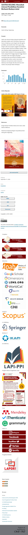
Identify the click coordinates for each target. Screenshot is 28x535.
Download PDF (14, 172)
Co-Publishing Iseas (6, 515)
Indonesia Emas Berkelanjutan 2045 (10, 497)
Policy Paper (5, 512)
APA (8, 202)
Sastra (2, 192)
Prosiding (4, 508)
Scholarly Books (5, 504)
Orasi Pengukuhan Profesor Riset (9, 500)
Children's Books (5, 517)
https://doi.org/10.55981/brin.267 (11, 20)
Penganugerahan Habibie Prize (9, 506)
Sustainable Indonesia (7, 521)
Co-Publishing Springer (7, 502)
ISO (8, 205)
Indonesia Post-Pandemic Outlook (9, 510)
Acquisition (3, 186)
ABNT (7, 198)
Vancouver (7, 209)
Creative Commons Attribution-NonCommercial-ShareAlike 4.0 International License (14, 226)
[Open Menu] (2, 1)
